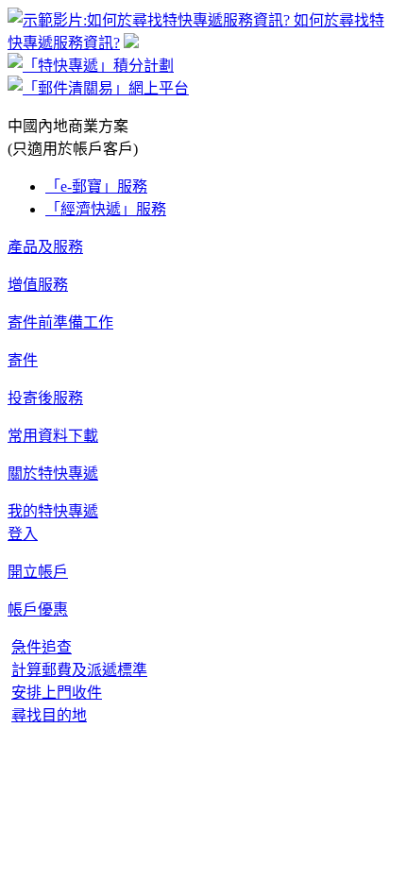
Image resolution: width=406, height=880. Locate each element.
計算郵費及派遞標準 (79, 670)
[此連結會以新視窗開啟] (131, 43)
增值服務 (38, 285)
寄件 (23, 360)
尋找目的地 (49, 715)
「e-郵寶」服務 (96, 186)
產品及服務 (45, 247)
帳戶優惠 (38, 609)
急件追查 (41, 647)
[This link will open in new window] (98, 88)
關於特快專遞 (53, 473)
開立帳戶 (38, 572)
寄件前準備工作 (60, 322)
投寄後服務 (45, 398)
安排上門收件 (56, 693)
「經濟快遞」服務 (105, 209)
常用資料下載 (53, 436)
